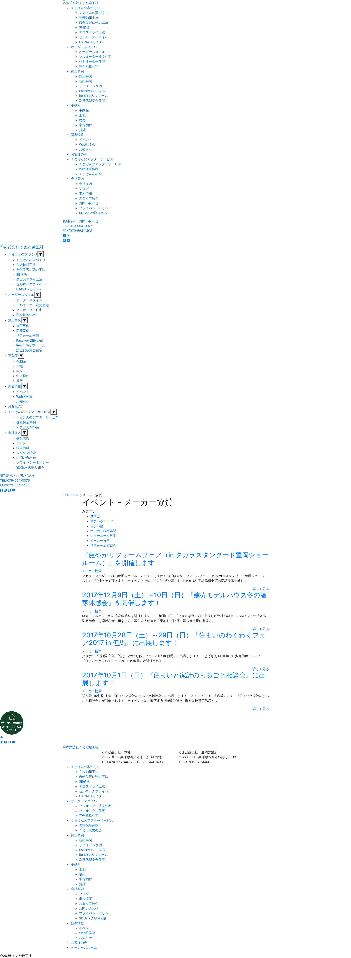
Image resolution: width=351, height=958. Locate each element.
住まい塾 (96, 526)
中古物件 (85, 125)
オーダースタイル (84, 47)
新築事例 (85, 81)
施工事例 (77, 71)
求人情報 (85, 193)
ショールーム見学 (103, 536)
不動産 (76, 105)
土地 (82, 115)
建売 (82, 120)
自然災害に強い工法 (93, 22)
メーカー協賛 (100, 541)
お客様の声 (79, 154)
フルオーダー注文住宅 (95, 57)
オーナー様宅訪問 (103, 531)
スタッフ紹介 (89, 198)
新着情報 (77, 135)
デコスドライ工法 (92, 32)
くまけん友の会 (90, 174)
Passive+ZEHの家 (92, 91)
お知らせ (85, 149)
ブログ (84, 188)
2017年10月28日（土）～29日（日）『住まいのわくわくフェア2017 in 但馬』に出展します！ (174, 639)
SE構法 (84, 27)
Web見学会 (87, 144)
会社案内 (77, 179)
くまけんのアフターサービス (92, 159)
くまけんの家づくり (85, 8)
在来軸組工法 (89, 17)
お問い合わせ (89, 203)
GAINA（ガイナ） (92, 42)
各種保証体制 (89, 169)
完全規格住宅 (89, 66)
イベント (85, 140)
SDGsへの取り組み (93, 213)
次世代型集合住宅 (92, 100)
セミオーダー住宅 (92, 61)
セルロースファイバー (95, 37)
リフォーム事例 (90, 86)
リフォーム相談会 (103, 545)
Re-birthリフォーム (93, 96)
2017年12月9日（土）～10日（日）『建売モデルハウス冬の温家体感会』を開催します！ (174, 599)
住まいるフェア (101, 521)
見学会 (95, 516)
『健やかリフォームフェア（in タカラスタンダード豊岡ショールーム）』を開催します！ (175, 559)
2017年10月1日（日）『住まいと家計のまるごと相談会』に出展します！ (173, 679)
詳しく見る (261, 589)
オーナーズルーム (84, 947)
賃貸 (82, 130)
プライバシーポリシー (95, 208)
